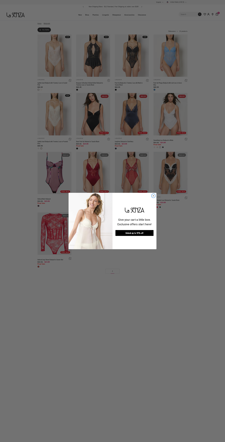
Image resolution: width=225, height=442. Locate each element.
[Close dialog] (153, 196)
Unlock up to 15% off (134, 232)
